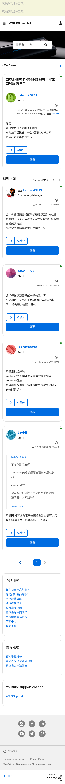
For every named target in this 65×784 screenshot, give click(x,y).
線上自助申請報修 (16, 665)
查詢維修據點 (14, 598)
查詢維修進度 (14, 603)
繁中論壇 (13, 751)
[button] (10, 150)
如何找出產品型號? (17, 589)
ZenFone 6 (10, 65)
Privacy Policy (37, 759)
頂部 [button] (10, 776)
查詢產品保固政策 (16, 612)
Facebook (32, 720)
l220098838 (18, 456)
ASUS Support (14, 696)
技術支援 (11, 626)
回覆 (32, 159)
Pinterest (42, 730)
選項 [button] (60, 65)
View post (17, 506)
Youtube (21, 730)
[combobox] (32, 45)
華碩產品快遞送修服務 (19, 661)
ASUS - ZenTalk (20, 23)
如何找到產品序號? (17, 594)
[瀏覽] (5, 23)
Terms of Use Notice (13, 759)
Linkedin (42, 720)
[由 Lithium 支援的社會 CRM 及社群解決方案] (54, 777)
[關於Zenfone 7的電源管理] (59, 180)
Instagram (21, 720)
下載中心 (11, 621)
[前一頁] (21, 563)
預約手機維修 (14, 656)
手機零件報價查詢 (16, 617)
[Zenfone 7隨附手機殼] (54, 180)
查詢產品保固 (14, 608)
